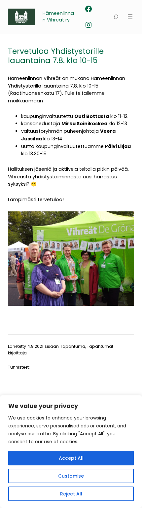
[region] (71, 451)
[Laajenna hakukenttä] (116, 17)
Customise (71, 476)
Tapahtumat (100, 346)
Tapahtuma (72, 346)
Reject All (71, 493)
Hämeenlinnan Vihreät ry (58, 16)
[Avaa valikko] (130, 17)
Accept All (71, 458)
